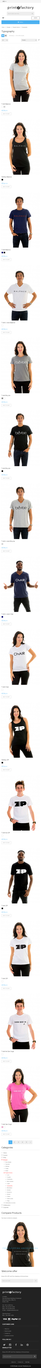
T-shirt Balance (5, 104)
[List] (5, 35)
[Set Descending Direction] (39, 40)
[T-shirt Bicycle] (20, 365)
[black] (2, 180)
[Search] (32, 14)
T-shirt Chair (5, 687)
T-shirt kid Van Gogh (7, 1051)
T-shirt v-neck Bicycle (8, 541)
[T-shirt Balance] (20, 73)
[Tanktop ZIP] (20, 729)
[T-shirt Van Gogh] (20, 1093)
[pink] (2, 1127)
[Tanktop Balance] (20, 146)
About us (7, 1329)
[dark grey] (2, 398)
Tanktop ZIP (5, 760)
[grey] (4, 107)
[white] (2, 107)
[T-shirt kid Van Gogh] (20, 1021)
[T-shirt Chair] (20, 656)
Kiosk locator (8, 1331)
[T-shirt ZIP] (20, 875)
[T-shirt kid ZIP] (20, 802)
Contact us (7, 1333)
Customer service (9, 1335)
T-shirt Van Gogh (6, 1124)
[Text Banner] (20, 1222)
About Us (13, 1362)
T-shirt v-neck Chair (7, 614)
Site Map (27, 1362)
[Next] (30, 1142)
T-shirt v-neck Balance (8, 322)
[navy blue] (2, 252)
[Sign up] (36, 1281)
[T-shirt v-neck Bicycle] (20, 510)
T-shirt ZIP (4, 905)
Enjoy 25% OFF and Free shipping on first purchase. (14, 1276)
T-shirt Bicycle (5, 395)
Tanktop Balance (6, 177)
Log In (35, 17)
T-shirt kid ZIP (5, 833)
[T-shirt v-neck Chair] (20, 583)
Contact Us (20, 1362)
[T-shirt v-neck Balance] (20, 292)
